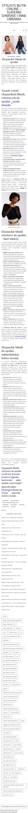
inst (17, 656)
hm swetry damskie (8, 656)
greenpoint (6, 652)
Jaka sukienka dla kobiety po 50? (11, 660)
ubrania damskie (16, 773)
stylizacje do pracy (7, 749)
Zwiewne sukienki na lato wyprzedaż (12, 791)
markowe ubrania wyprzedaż (10, 708)
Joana (4, 510)
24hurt (4, 616)
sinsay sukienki (6, 745)
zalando (5, 777)
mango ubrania (16, 684)
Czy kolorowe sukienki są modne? (11, 636)
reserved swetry (7, 741)
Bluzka (5, 252)
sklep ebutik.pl (17, 745)
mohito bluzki (5, 504)
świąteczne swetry (8, 795)
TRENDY (18, 56)
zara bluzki (13, 506)
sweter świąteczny (8, 757)
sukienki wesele (7, 753)
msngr (22, 720)
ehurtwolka (6, 640)
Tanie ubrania (20, 769)
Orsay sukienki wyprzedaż (9, 737)
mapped (5, 688)
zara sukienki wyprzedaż (9, 781)
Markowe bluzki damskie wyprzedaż (10, 502)
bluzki (13, 67)
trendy (14, 174)
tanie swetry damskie (8, 769)
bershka (18, 628)
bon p (4, 632)
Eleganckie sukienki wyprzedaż (11, 644)
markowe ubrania (7, 704)
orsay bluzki (21, 504)
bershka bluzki (5, 500)
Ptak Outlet (12, 274)
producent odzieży (20, 336)
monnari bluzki (14, 504)
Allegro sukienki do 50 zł (9, 624)
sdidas (17, 741)
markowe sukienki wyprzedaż (10, 696)
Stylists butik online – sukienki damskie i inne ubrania (14, 12)
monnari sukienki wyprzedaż (10, 720)
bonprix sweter (13, 632)
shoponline (11, 56)
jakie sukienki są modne (9, 672)
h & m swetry (15, 652)
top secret (5, 773)
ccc (21, 632)
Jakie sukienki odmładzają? (9, 668)
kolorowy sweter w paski (9, 680)
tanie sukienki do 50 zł (8, 765)
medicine (5, 712)
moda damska (10, 103)
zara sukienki (13, 777)
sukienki (22, 188)
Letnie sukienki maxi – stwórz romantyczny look (13, 603)
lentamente (6, 684)
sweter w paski (18, 753)
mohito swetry (6, 716)
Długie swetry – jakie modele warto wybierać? (13, 589)
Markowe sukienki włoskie (9, 700)
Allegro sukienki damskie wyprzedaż (12, 620)
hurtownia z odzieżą (16, 155)
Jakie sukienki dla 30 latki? (9, 664)
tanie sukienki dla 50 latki (9, 761)
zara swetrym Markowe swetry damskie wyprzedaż (13, 786)
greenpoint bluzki (14, 500)
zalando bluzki (5, 506)
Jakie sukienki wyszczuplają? (10, 676)
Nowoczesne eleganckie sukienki (11, 729)
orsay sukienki (6, 732)
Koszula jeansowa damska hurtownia (10, 477)
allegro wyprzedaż (7, 628)
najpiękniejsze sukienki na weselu (11, 724)
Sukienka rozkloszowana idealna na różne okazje (13, 599)
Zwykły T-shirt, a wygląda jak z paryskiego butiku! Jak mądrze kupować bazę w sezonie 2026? (12, 521)
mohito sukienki (15, 712)
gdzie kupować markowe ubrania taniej (13, 648)
